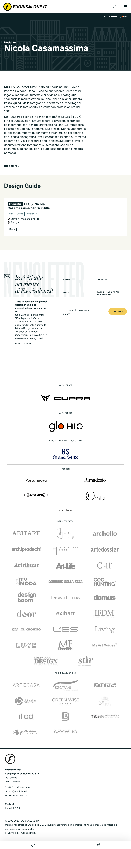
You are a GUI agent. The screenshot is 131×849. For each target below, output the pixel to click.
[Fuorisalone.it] (25, 6)
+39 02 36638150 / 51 (18, 787)
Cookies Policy (28, 833)
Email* (66, 293)
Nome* (66, 280)
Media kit (10, 804)
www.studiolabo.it (17, 795)
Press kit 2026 (12, 808)
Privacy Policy (12, 833)
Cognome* (103, 280)
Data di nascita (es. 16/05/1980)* (108, 294)
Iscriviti (118, 311)
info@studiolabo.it (18, 791)
